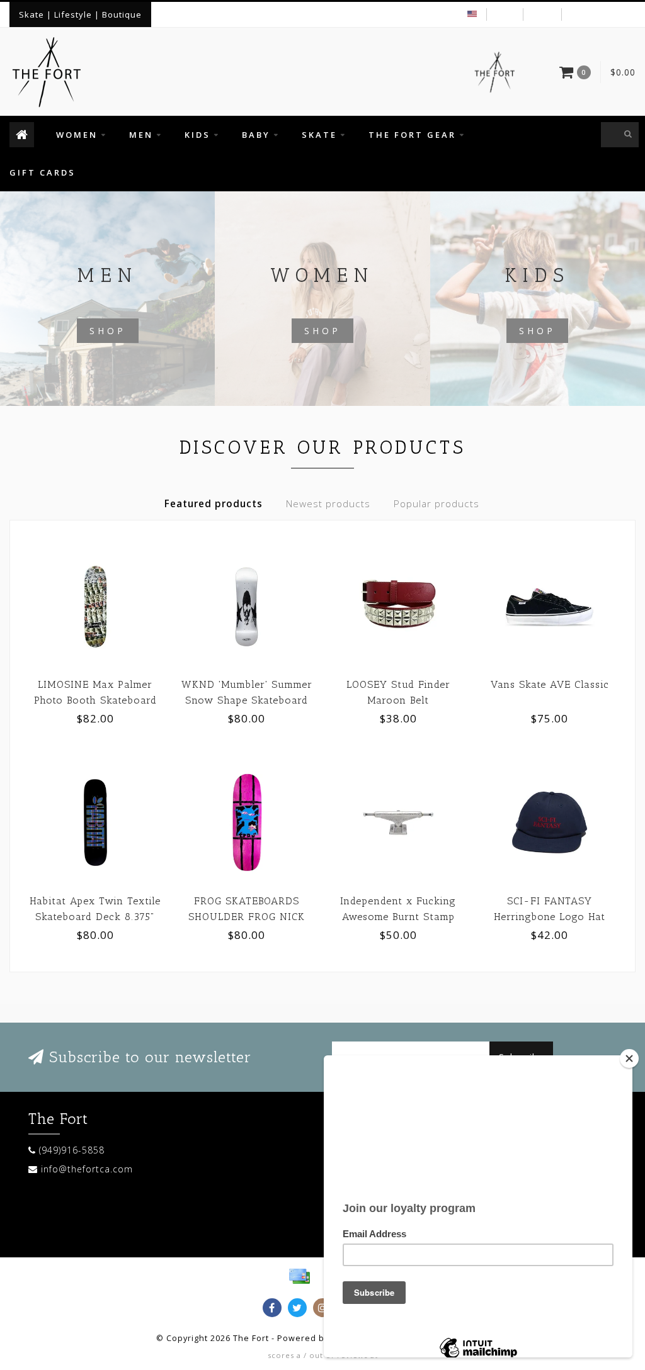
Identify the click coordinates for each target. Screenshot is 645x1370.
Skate (319, 134)
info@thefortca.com (87, 1169)
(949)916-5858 (72, 1150)
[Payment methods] (299, 1276)
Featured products (213, 503)
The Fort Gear (412, 134)
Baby (256, 134)
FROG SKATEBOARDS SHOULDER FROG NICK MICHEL (246, 916)
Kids (197, 134)
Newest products (328, 503)
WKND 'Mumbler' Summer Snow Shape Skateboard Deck (246, 700)
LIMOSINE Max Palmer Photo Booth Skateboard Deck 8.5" (95, 700)
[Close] (629, 1058)
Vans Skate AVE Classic (550, 684)
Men (141, 134)
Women (77, 134)
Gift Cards (42, 172)
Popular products (436, 503)
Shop (107, 331)
